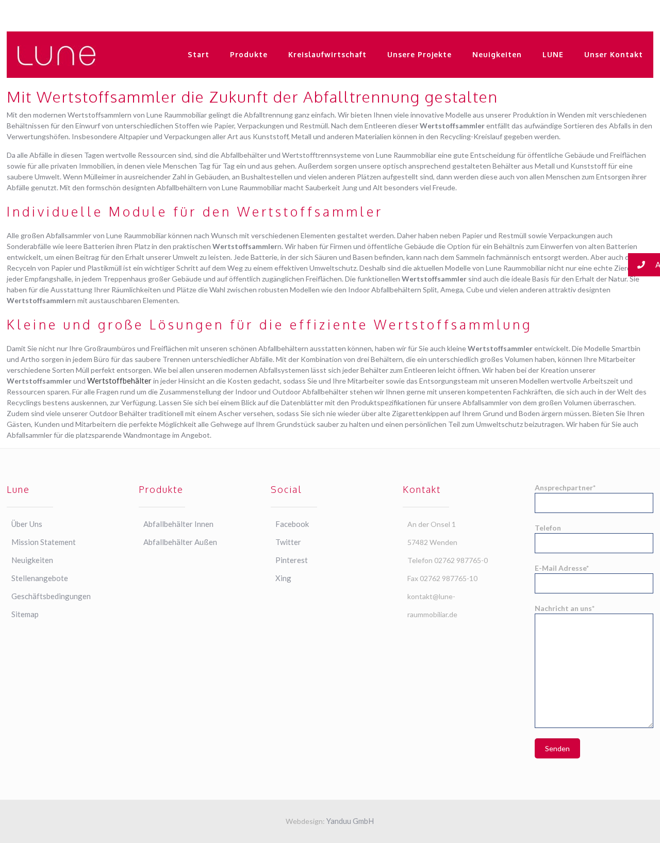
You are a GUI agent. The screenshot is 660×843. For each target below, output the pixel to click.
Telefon (548, 527)
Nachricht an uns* (565, 608)
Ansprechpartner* (565, 487)
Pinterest (291, 560)
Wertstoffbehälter (119, 380)
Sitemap (25, 614)
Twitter (288, 542)
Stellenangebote (39, 578)
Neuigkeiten (32, 560)
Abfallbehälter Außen (180, 542)
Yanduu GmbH (350, 820)
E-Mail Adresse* (562, 568)
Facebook (292, 523)
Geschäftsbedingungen (51, 596)
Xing (283, 578)
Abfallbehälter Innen (178, 523)
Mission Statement (43, 542)
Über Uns (26, 523)
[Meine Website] (56, 54)
